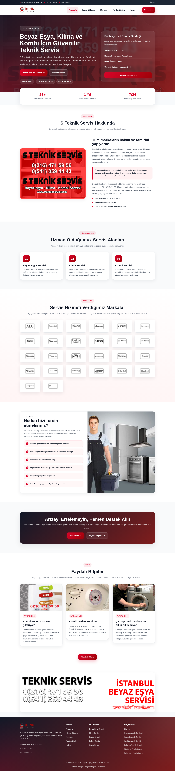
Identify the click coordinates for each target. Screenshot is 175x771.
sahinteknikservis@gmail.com (31, 2)
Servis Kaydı (94, 745)
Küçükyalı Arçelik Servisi (133, 749)
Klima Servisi (94, 733)
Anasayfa (73, 10)
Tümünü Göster (87, 657)
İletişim (152, 2)
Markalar (104, 10)
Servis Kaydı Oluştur (128, 75)
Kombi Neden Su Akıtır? (84, 621)
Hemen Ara (148, 10)
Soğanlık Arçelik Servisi (133, 745)
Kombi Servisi (94, 737)
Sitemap (127, 729)
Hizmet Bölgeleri (88, 10)
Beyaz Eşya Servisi (96, 729)
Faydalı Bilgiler (119, 10)
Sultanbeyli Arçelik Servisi (133, 753)
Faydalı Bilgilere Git (97, 536)
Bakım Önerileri (95, 741)
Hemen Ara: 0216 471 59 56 (33, 73)
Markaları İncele (58, 73)
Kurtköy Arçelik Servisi (132, 741)
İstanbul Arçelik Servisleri (133, 733)
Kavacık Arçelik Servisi (132, 737)
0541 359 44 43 (66, 2)
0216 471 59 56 (51, 2)
